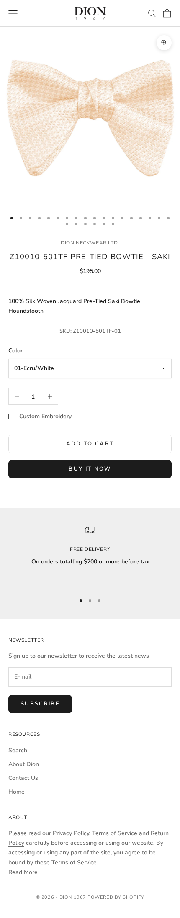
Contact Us (23, 778)
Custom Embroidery (45, 416)
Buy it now (90, 469)
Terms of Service (114, 833)
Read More (23, 872)
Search (17, 750)
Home (16, 792)
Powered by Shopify (115, 897)
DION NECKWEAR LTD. (90, 242)
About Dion (23, 764)
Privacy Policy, (72, 833)
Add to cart (90, 443)
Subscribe (40, 703)
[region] (90, 555)
